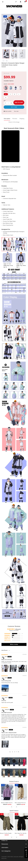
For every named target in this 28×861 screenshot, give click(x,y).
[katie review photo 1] (5, 668)
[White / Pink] (20, 88)
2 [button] (12, 751)
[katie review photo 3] (21, 668)
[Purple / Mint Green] (11, 88)
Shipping (21, 118)
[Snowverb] (14, 6)
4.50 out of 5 (18, 629)
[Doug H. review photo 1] (5, 744)
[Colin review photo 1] (5, 688)
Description (7, 118)
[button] (8, 633)
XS (5, 94)
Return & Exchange (14, 122)
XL (5, 97)
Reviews (14, 118)
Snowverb (3, 66)
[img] (4, 654)
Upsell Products (14, 810)
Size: (5, 91)
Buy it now (14, 107)
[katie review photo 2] (13, 668)
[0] (25, 2)
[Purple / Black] (15, 88)
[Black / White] (6, 88)
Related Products (14, 781)
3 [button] (14, 751)
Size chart (16, 111)
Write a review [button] (14, 644)
